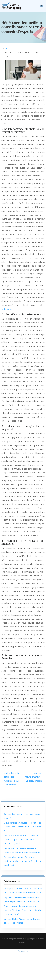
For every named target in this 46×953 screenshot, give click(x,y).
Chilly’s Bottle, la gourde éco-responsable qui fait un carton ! (11, 779)
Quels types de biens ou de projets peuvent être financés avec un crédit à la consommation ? (22, 910)
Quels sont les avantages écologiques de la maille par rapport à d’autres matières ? (22, 826)
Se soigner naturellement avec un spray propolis (33, 777)
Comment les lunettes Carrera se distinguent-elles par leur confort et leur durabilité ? (22, 861)
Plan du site (23, 951)
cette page (6, 309)
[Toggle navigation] (41, 6)
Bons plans (7, 48)
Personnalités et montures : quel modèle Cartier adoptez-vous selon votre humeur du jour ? (22, 839)
